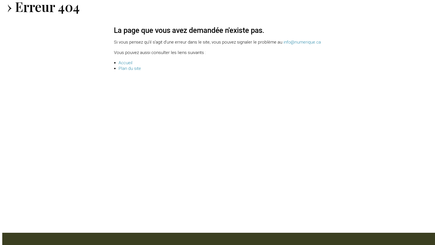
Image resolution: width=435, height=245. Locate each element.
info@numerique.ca (302, 42)
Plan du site (129, 68)
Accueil (125, 62)
